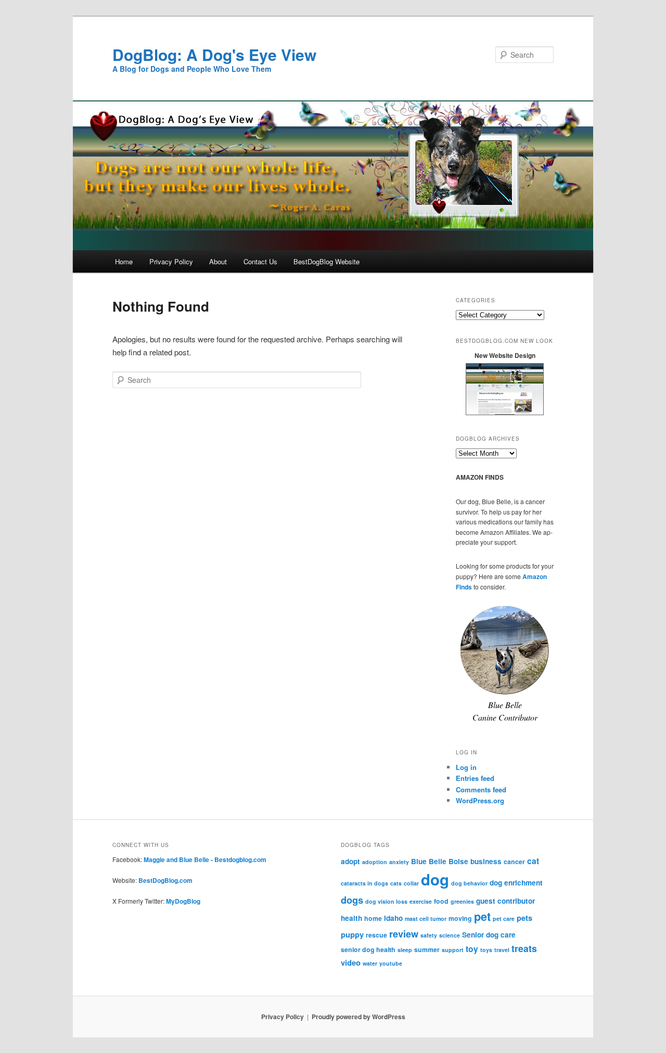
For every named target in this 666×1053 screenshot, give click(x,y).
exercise (420, 901)
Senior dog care (489, 935)
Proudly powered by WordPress (358, 1016)
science (449, 935)
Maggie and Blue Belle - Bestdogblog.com (205, 859)
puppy (352, 934)
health (351, 918)
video (351, 962)
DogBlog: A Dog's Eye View (214, 54)
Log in (466, 767)
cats (396, 883)
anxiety (399, 862)
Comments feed (481, 789)
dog (435, 879)
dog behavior (469, 883)
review (403, 934)
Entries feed (475, 778)
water (370, 963)
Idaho (393, 918)
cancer (514, 861)
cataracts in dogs (364, 883)
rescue (376, 935)
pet (482, 916)
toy (472, 949)
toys (486, 950)
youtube (390, 963)
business (486, 861)
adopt (350, 861)
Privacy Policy (171, 261)
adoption (374, 862)
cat (533, 861)
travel (501, 950)
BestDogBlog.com (165, 880)
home (373, 918)
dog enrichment (516, 883)
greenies (462, 901)
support (453, 950)
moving (460, 918)
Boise (458, 861)
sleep (405, 950)
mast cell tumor (425, 918)
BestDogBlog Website (326, 261)
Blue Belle (428, 861)
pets (524, 917)
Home (124, 261)
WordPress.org (480, 800)
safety (428, 935)
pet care (504, 918)
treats (524, 948)
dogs (352, 900)
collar (411, 883)
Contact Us (260, 261)
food (441, 901)
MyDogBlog (183, 901)
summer (427, 949)
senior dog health (368, 949)
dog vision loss (386, 901)
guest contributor (505, 901)
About (218, 261)
